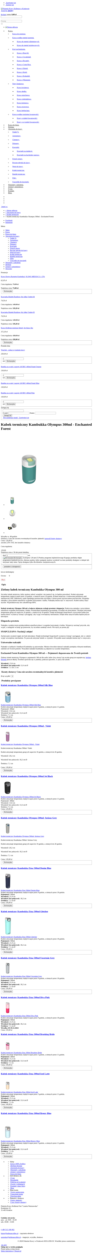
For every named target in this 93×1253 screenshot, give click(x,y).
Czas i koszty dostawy (18, 1202)
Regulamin (14, 1180)
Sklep (7, 230)
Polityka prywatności (18, 1182)
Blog (12, 1188)
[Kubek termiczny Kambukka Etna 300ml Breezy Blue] (8, 1139)
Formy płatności (16, 1200)
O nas (12, 1178)
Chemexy (13, 242)
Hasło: (32, 413)
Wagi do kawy (15, 252)
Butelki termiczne (16, 256)
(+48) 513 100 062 (7, 1230)
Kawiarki (13, 246)
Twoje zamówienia (17, 1192)
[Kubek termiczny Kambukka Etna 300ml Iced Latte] (8, 1090)
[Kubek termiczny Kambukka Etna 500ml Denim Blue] (8, 888)
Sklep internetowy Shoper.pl (11, 1251)
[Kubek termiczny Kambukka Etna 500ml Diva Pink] (8, 1014)
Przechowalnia (15, 1196)
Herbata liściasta (16, 1166)
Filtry (12, 258)
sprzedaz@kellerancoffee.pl (11, 1237)
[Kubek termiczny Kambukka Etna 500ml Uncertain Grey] (8, 974)
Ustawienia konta (16, 1194)
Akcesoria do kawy (12, 236)
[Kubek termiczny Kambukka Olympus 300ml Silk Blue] (8, 703)
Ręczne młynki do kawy (18, 250)
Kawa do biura (10, 234)
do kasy (3, 14)
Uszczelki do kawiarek (18, 261)
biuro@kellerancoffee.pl (9, 1233)
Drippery (13, 244)
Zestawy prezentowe (12, 267)
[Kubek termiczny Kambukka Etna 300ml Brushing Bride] (8, 1051)
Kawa (7, 232)
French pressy (15, 248)
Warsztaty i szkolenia (13, 263)
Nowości (8, 269)
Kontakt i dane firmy (17, 1186)
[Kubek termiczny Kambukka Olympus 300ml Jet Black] (8, 795)
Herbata (8, 265)
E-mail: (5, 413)
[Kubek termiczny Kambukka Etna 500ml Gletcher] (8, 935)
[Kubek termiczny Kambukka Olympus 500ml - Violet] (8, 742)
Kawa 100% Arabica (17, 1164)
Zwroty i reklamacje (17, 1184)
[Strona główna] (15, 9)
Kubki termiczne (16, 254)
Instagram (8, 222)
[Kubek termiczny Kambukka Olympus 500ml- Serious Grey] (8, 834)
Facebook (8, 220)
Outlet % (13, 238)
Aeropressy (14, 240)
